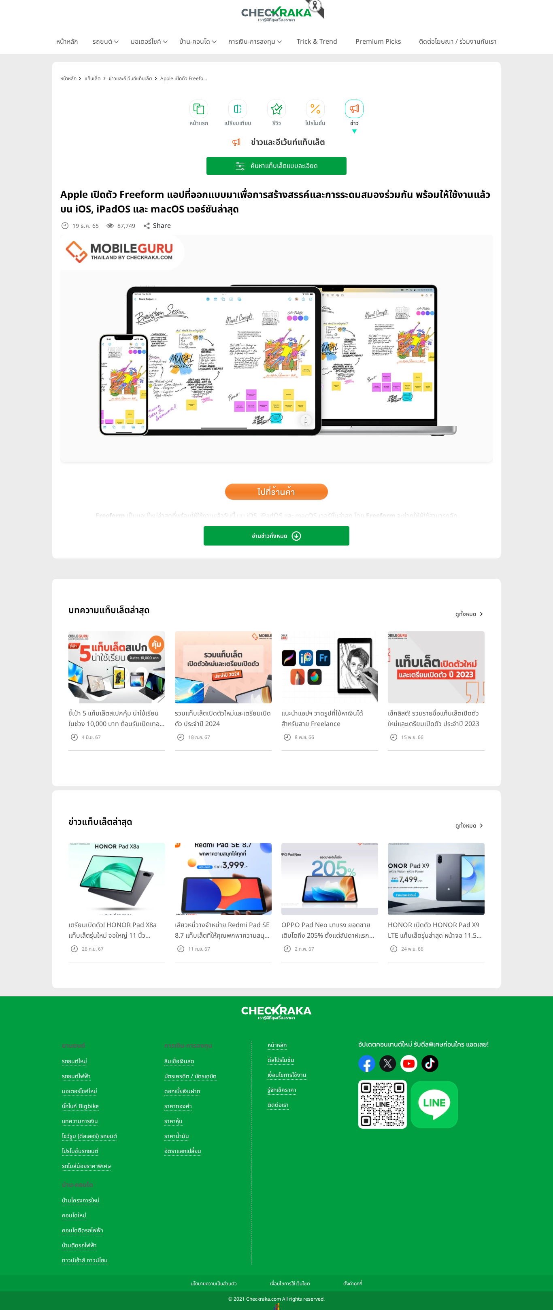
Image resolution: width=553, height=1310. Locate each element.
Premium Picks (378, 42)
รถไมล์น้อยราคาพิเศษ (86, 1166)
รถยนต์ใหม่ (74, 1061)
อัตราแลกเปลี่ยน (182, 1151)
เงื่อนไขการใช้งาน (287, 1075)
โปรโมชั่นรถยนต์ (80, 1151)
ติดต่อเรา (278, 1105)
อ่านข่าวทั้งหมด (269, 536)
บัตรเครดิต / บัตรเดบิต (190, 1076)
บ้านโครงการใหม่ (81, 1200)
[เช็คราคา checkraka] (276, 14)
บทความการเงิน (80, 1121)
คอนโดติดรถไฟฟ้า (82, 1230)
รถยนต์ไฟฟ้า (76, 1076)
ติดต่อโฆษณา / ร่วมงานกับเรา (458, 42)
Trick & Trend (317, 42)
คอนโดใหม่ (74, 1215)
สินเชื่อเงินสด (179, 1061)
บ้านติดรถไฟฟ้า (79, 1245)
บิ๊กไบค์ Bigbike (80, 1106)
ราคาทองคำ (178, 1106)
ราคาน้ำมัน (176, 1136)
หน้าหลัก (67, 42)
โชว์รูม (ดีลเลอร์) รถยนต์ (89, 1136)
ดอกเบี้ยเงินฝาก (182, 1091)
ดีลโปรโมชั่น (281, 1060)
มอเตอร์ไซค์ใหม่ (79, 1091)
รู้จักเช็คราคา (282, 1090)
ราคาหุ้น (173, 1121)
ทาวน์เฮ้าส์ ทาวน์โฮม (85, 1260)
